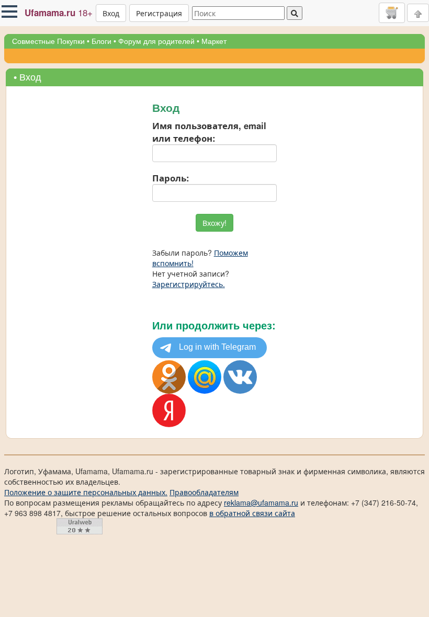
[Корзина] (392, 12)
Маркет (214, 41)
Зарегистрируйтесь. (188, 284)
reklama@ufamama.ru (261, 502)
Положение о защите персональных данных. (85, 492)
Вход (111, 13)
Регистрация (159, 13)
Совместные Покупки (48, 41)
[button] (9, 11)
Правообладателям (204, 492)
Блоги (101, 41)
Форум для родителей (156, 41)
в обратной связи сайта (252, 513)
